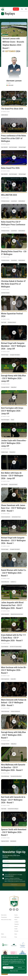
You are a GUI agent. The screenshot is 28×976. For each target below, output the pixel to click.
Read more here (14, 970)
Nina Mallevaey (5, 776)
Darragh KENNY (5, 387)
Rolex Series (3, 915)
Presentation (4, 917)
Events (16, 915)
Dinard (16, 926)
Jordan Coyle (4, 452)
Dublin (15, 928)
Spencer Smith (5, 841)
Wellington (16, 917)
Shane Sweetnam (5, 517)
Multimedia (3, 937)
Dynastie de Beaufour (16, 776)
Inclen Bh (13, 679)
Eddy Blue (13, 387)
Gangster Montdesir (15, 354)
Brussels (16, 931)
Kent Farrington (13, 147)
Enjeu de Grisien (13, 484)
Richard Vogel (22, 147)
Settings (20, 967)
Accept (8, 967)
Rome (15, 919)
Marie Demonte (5, 711)
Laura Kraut (14, 201)
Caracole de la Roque (13, 808)
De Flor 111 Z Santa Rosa (15, 646)
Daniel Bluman (5, 581)
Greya (12, 419)
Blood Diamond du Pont (17, 614)
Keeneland (13, 841)
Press (15, 937)
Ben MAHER (4, 147)
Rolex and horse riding (6, 919)
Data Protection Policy (13, 875)
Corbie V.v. (13, 581)
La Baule (16, 921)
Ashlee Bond (4, 114)
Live (16, 9)
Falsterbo (16, 924)
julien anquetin (5, 614)
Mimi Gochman (5, 679)
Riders (2, 934)
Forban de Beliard (15, 711)
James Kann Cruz (16, 517)
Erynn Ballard (4, 646)
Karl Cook (3, 322)
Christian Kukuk (5, 201)
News (15, 934)
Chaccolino (12, 452)
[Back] (2, 13)
